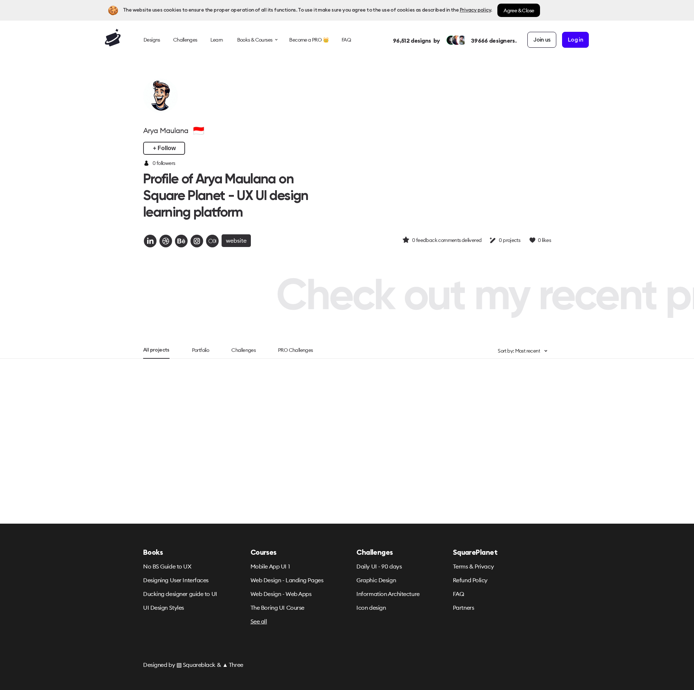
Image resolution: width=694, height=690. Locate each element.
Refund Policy (470, 580)
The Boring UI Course (277, 607)
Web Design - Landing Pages (287, 580)
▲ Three (232, 664)
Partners (463, 607)
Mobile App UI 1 (270, 566)
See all (258, 621)
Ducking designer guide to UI (180, 594)
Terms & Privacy (473, 566)
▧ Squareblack (195, 664)
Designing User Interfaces (176, 580)
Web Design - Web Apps (281, 594)
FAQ (458, 594)
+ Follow (164, 148)
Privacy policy (475, 10)
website (236, 240)
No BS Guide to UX (167, 566)
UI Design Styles (163, 607)
